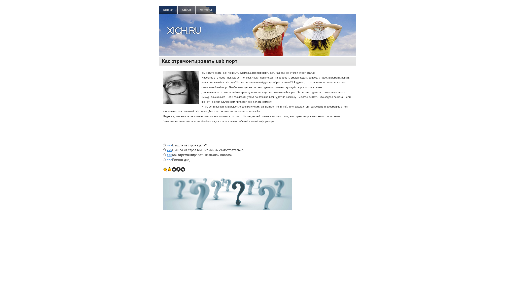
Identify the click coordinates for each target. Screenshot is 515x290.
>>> (169, 145)
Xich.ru (184, 30)
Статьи (186, 9)
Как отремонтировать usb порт (199, 61)
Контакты (206, 9)
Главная (168, 9)
